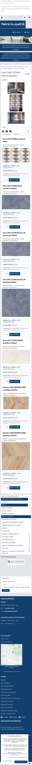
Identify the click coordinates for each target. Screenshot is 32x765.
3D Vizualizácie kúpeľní (7, 686)
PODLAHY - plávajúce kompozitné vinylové (13, 552)
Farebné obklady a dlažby (11, 525)
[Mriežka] (3, 132)
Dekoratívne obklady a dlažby (12, 522)
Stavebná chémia (7, 537)
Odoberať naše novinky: (8, 581)
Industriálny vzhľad (9, 519)
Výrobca (5, 502)
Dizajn (4, 505)
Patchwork (6, 531)
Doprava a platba (6, 695)
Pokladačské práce (6, 689)
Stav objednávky (5, 683)
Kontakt (3, 680)
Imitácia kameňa (7, 516)
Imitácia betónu (7, 508)
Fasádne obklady (8, 540)
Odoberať (5, 590)
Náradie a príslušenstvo (10, 534)
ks (7, 180)
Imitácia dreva (7, 511)
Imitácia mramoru (8, 513)
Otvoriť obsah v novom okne (12, 671)
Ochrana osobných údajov (8, 713)
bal (7, 227)
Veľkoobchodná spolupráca (8, 692)
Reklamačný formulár (7, 704)
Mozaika (5, 528)
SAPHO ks (5, 548)
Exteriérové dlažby (8, 542)
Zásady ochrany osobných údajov (18, 757)
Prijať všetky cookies (21, 762)
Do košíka (15, 180)
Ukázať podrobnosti (7, 761)
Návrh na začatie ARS (7, 707)
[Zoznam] (6, 132)
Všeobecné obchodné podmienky (10, 698)
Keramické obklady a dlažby (12, 499)
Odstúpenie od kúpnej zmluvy (9, 710)
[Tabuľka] (10, 132)
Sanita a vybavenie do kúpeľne (12, 545)
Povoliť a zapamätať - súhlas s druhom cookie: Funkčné (11, 666)
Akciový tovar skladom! (10, 496)
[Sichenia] (16, 564)
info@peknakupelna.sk (11, 611)
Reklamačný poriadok (7, 701)
